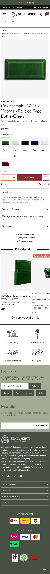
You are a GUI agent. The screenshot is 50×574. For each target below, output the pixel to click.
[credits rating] (34, 557)
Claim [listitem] (40, 393)
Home (3, 30)
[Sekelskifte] (25, 439)
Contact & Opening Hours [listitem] (14, 386)
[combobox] (27, 22)
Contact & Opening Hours (12, 7)
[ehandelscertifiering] (24, 557)
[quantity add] (13, 177)
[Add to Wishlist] (46, 177)
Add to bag (29, 177)
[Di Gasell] (15, 558)
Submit (40, 426)
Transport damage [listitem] (24, 393)
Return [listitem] (6, 393)
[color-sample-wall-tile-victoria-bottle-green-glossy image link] (25, 69)
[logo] (24, 14)
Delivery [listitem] (35, 386)
